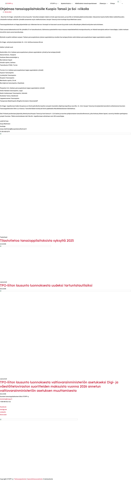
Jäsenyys (102, 3)
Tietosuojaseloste (20, 479)
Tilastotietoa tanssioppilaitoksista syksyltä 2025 (37, 240)
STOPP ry (53, 3)
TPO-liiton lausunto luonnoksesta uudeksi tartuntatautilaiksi (46, 285)
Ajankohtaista (66, 3)
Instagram (3, 409)
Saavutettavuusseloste (34, 479)
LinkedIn (3, 412)
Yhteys (112, 3)
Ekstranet (3, 415)
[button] (57, 3)
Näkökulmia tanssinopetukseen (86, 3)
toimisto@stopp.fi (6, 399)
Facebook (3, 407)
